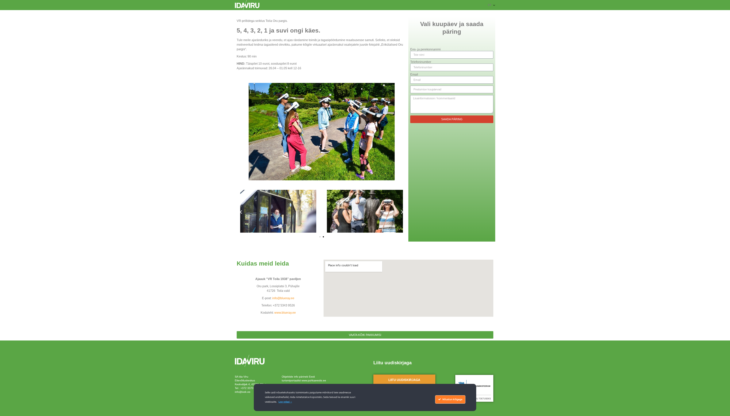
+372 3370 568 (249, 388)
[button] (241, 211)
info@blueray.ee (283, 298)
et (489, 4)
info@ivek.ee (242, 391)
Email (414, 74)
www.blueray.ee (285, 312)
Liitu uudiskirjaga (404, 380)
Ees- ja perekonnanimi (425, 49)
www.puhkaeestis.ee (314, 380)
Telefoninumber (420, 62)
